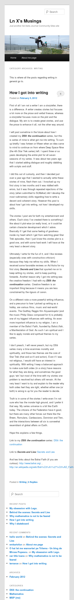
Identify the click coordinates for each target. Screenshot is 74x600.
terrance (14, 563)
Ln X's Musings (25, 21)
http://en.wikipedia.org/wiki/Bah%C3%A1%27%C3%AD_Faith (41, 467)
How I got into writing (29, 92)
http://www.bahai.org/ (30, 463)
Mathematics (17, 593)
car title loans (17, 555)
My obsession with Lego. (23, 508)
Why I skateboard (19, 523)
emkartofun (16, 544)
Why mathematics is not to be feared (30, 516)
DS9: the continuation (22, 590)
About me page (29, 57)
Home (13, 57)
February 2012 (17, 576)
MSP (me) (15, 597)
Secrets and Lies (46, 452)
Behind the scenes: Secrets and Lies (30, 512)
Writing (22, 482)
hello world (16, 536)
